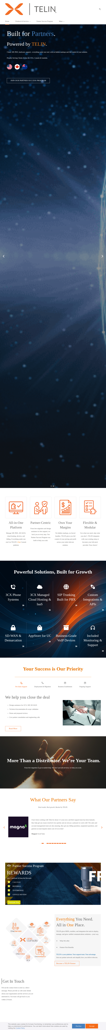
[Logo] (31, 9)
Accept (91, 1026)
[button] (99, 9)
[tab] (21, 685)
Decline (78, 1026)
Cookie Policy (20, 1028)
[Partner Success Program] (9, 866)
